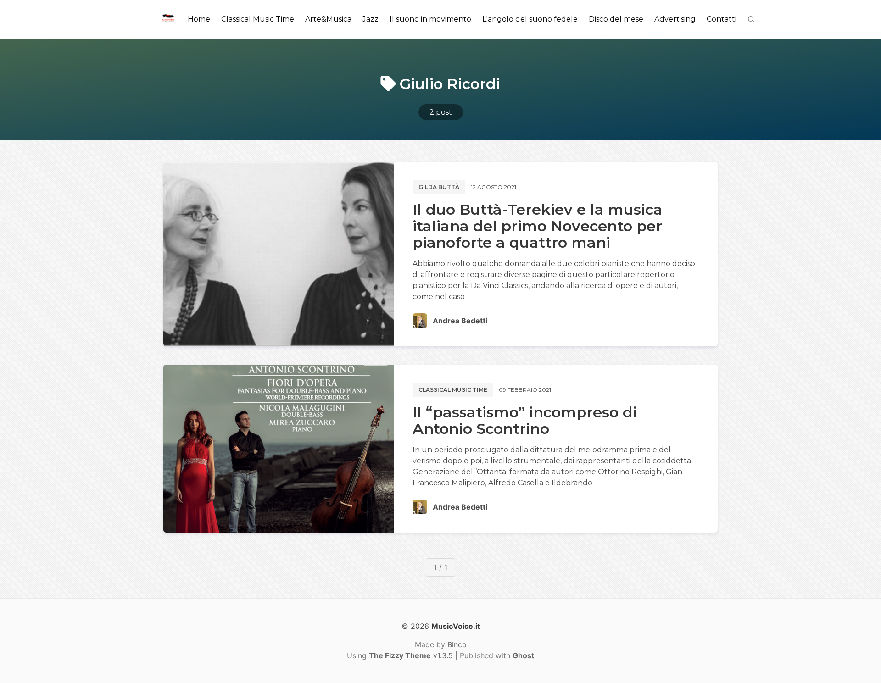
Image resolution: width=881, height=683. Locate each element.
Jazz (370, 19)
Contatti (721, 19)
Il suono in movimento (430, 19)
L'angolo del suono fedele (530, 19)
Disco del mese (616, 19)
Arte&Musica (328, 19)
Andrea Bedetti (460, 320)
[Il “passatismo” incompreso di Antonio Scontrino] (278, 449)
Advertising (675, 19)
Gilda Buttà (438, 186)
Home (199, 19)
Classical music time (452, 389)
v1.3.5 (411, 655)
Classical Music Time (257, 19)
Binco (457, 644)
